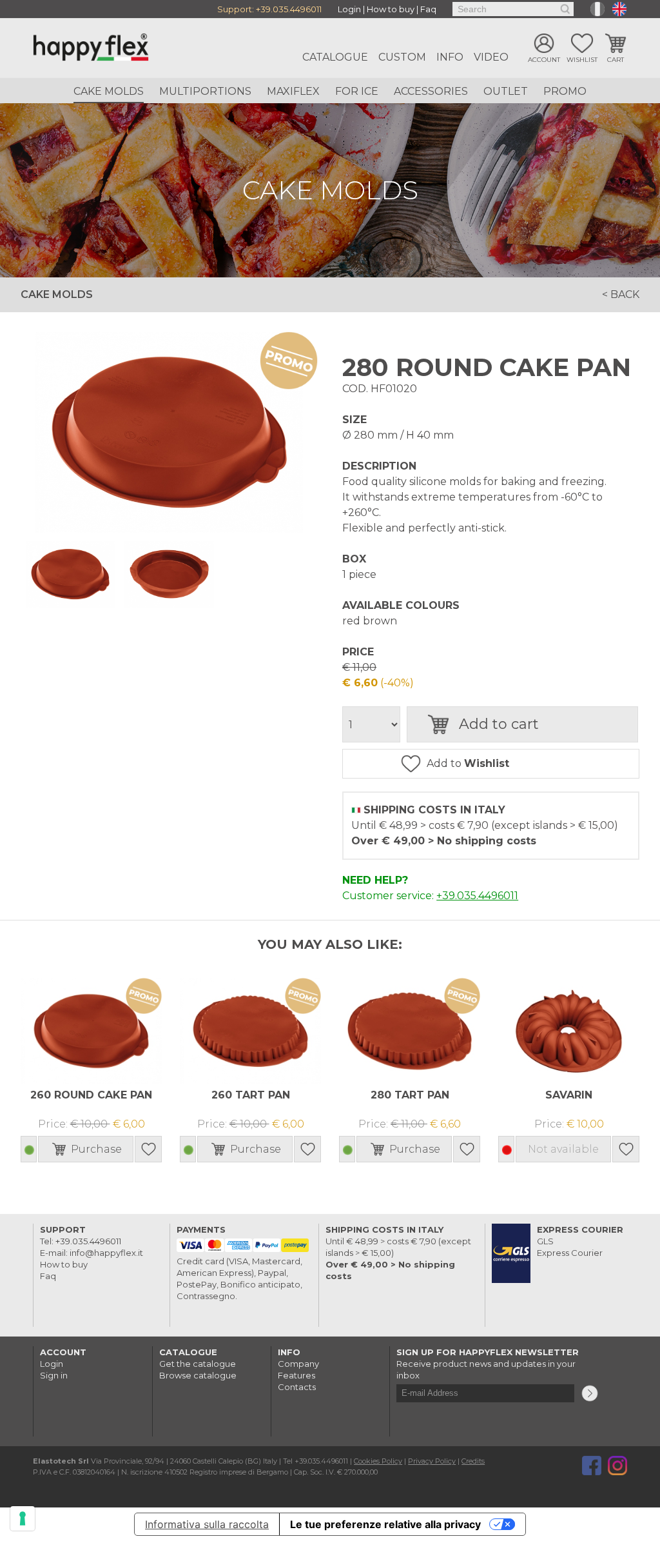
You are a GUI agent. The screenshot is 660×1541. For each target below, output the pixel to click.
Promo (565, 91)
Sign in (54, 1375)
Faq (428, 9)
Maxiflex (293, 91)
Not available (563, 1149)
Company (298, 1363)
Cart (615, 59)
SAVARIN (568, 1095)
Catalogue (335, 57)
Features (296, 1375)
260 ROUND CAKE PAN (91, 1095)
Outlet (505, 91)
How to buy (390, 9)
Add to (468, 763)
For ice (356, 91)
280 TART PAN (410, 1095)
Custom (402, 57)
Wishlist (582, 59)
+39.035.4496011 (289, 9)
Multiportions (205, 91)
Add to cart (499, 724)
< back (620, 294)
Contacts (297, 1387)
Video (491, 57)
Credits (473, 1461)
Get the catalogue (197, 1363)
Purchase (96, 1149)
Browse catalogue (198, 1375)
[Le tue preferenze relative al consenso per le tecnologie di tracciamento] (22, 1518)
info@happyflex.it (106, 1253)
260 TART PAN (250, 1095)
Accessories (431, 91)
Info (449, 57)
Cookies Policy (378, 1461)
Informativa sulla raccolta (207, 1524)
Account (544, 59)
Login (349, 9)
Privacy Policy (432, 1461)
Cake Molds (108, 91)
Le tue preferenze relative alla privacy (385, 1524)
